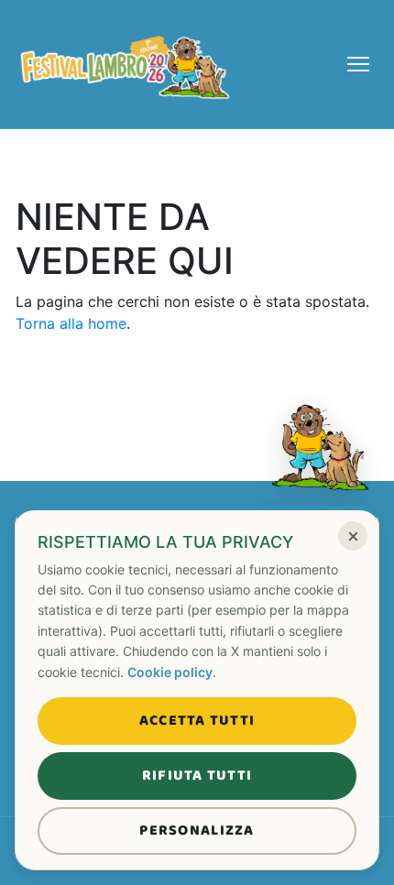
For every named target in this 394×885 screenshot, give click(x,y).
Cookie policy (170, 672)
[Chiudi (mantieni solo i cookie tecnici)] (352, 536)
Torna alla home (71, 323)
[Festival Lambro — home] (125, 64)
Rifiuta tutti (197, 775)
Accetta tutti (197, 720)
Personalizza (196, 830)
